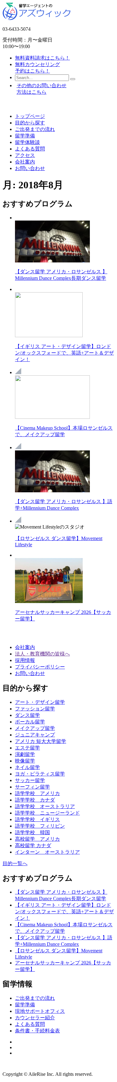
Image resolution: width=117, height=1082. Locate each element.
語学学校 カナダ (35, 800)
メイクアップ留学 (35, 728)
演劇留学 (25, 754)
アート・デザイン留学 (40, 702)
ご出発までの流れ (35, 129)
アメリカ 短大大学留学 (40, 741)
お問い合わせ (30, 168)
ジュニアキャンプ (35, 734)
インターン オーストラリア (47, 852)
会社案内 (25, 161)
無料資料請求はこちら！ (42, 57)
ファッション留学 (35, 708)
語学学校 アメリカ (37, 793)
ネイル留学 (27, 767)
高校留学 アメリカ (37, 839)
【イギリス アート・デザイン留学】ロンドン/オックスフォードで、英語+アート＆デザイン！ (64, 353)
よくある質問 (30, 148)
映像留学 (25, 760)
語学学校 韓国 (32, 832)
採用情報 (25, 660)
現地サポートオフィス (40, 1011)
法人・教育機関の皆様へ (42, 653)
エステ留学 (27, 747)
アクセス (25, 155)
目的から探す (30, 122)
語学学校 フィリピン (40, 826)
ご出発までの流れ (35, 998)
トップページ (30, 116)
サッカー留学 (30, 780)
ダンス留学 (27, 715)
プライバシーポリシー (40, 666)
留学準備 (25, 135)
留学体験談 (27, 142)
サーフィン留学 (32, 786)
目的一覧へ (14, 863)
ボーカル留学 (30, 721)
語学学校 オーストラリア (45, 806)
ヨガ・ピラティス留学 (40, 773)
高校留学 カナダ (33, 845)
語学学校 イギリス (37, 819)
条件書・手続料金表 (37, 1030)
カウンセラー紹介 (35, 1017)
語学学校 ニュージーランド (47, 813)
